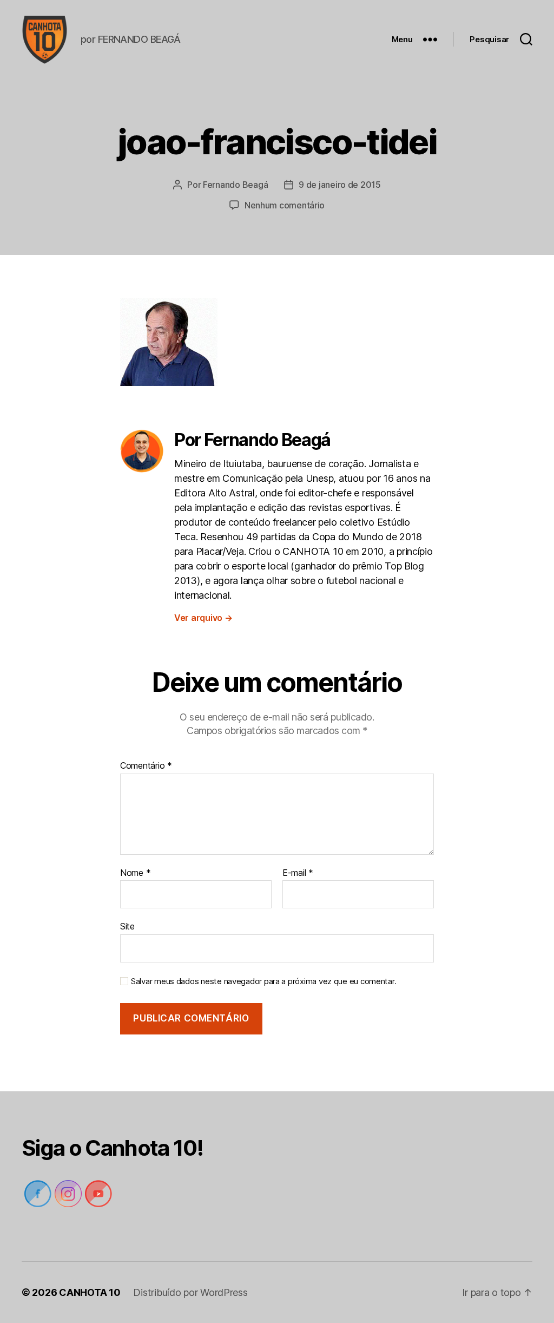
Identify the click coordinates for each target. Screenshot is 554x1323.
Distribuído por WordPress (190, 1292)
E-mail (297, 873)
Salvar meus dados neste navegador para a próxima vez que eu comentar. (263, 981)
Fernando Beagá (235, 184)
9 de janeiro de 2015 (340, 184)
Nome (135, 873)
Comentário (146, 766)
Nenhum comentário (285, 205)
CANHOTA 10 (89, 1292)
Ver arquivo (203, 617)
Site (127, 926)
